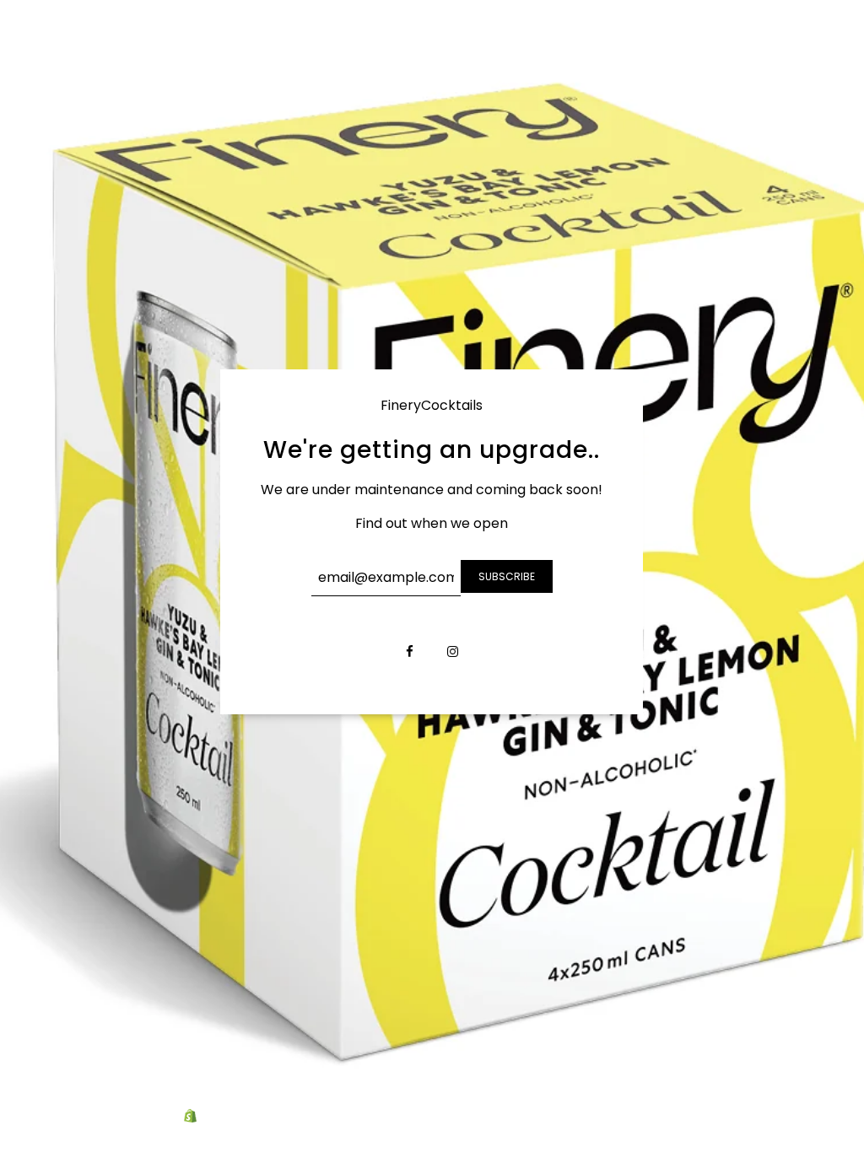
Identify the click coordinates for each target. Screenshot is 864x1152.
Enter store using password (767, 1117)
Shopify (222, 1117)
